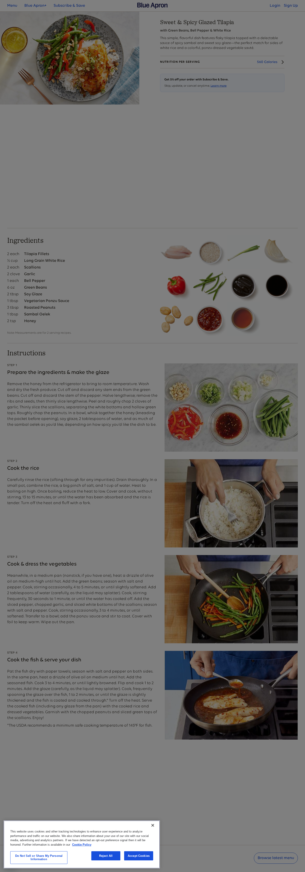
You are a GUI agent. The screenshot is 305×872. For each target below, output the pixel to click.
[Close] (153, 825)
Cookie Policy (81, 844)
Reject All (106, 855)
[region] (82, 844)
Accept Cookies (139, 855)
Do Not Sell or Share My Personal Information (39, 857)
